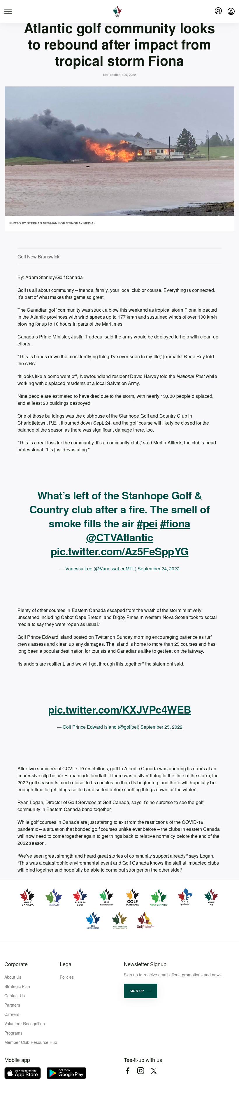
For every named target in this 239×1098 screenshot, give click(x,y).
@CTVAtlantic (119, 536)
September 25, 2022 (161, 726)
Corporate (16, 964)
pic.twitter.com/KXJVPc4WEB (119, 709)
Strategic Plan (17, 986)
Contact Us (14, 995)
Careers (11, 1014)
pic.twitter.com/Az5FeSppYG (120, 550)
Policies (67, 977)
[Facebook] (127, 1070)
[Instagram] (140, 1070)
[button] (140, 991)
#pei (147, 523)
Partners (12, 1005)
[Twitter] (153, 1070)
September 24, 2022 (159, 568)
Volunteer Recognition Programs (24, 1028)
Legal (66, 964)
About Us (12, 977)
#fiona (175, 523)
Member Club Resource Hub (30, 1042)
